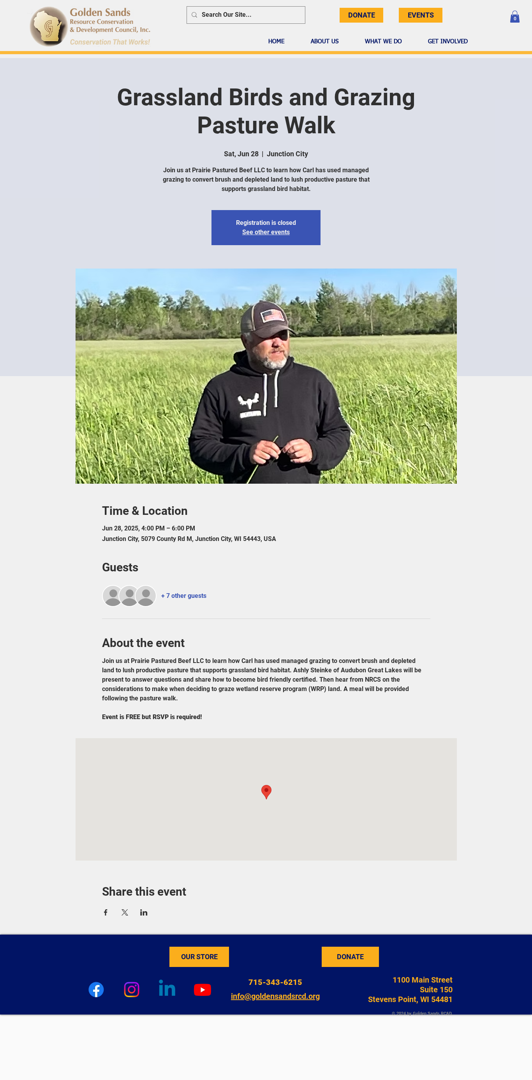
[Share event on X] (125, 912)
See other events (266, 232)
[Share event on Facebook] (105, 912)
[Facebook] (96, 989)
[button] (515, 17)
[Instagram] (132, 989)
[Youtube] (202, 989)
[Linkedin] (167, 989)
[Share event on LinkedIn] (144, 912)
